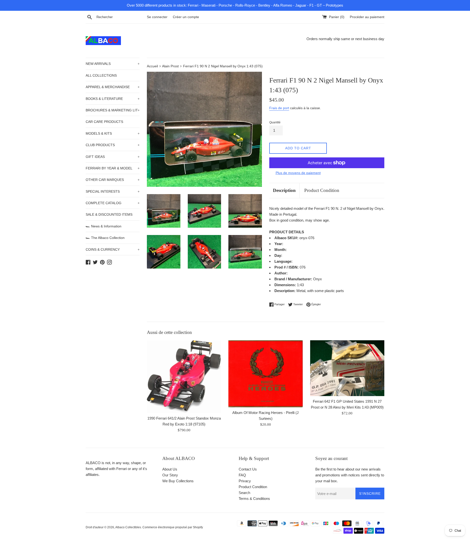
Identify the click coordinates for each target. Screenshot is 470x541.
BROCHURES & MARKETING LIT (113, 110)
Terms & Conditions (254, 498)
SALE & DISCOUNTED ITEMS (109, 214)
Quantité (275, 122)
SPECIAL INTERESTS (113, 191)
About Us (169, 469)
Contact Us (248, 469)
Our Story (170, 475)
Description (284, 190)
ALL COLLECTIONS (101, 75)
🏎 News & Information (103, 226)
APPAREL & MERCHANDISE (113, 87)
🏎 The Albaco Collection (105, 238)
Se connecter (157, 17)
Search (244, 493)
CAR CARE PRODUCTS (104, 122)
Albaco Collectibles (128, 527)
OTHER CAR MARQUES (113, 180)
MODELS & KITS (113, 133)
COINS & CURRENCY (113, 249)
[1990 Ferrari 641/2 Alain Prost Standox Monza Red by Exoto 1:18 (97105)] (184, 376)
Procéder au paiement (367, 17)
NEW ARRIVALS (113, 64)
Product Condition (321, 190)
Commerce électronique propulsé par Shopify (172, 527)
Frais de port (279, 108)
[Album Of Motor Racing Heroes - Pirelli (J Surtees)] (265, 373)
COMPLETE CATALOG (113, 203)
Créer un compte (186, 17)
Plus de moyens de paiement (298, 173)
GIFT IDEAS (113, 157)
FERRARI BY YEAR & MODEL (113, 168)
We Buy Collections (178, 481)
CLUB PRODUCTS (113, 145)
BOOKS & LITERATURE (113, 99)
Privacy (245, 481)
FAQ (242, 475)
